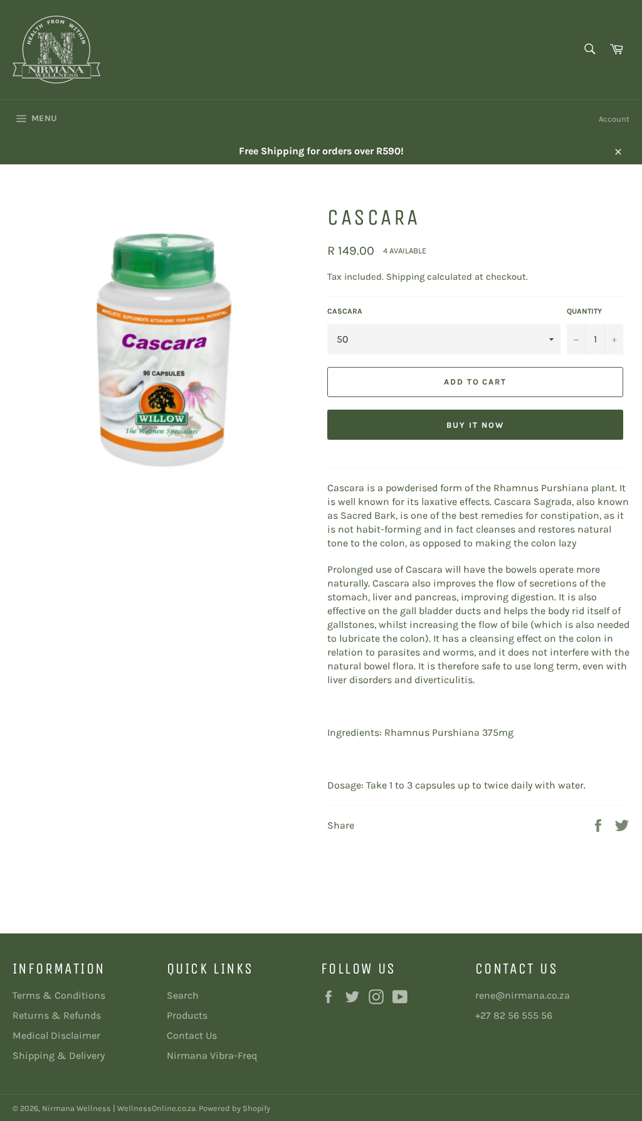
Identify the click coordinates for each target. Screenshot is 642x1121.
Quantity (584, 311)
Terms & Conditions (59, 995)
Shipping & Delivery (59, 1055)
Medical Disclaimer (56, 1035)
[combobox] (589, 50)
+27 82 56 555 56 (513, 1015)
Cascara (344, 311)
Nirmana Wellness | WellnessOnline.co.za (119, 1108)
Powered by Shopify (234, 1108)
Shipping (405, 276)
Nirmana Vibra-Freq (212, 1055)
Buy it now (475, 425)
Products (187, 1015)
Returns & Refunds (57, 1015)
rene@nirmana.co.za (522, 995)
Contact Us (192, 1035)
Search (183, 995)
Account (614, 119)
